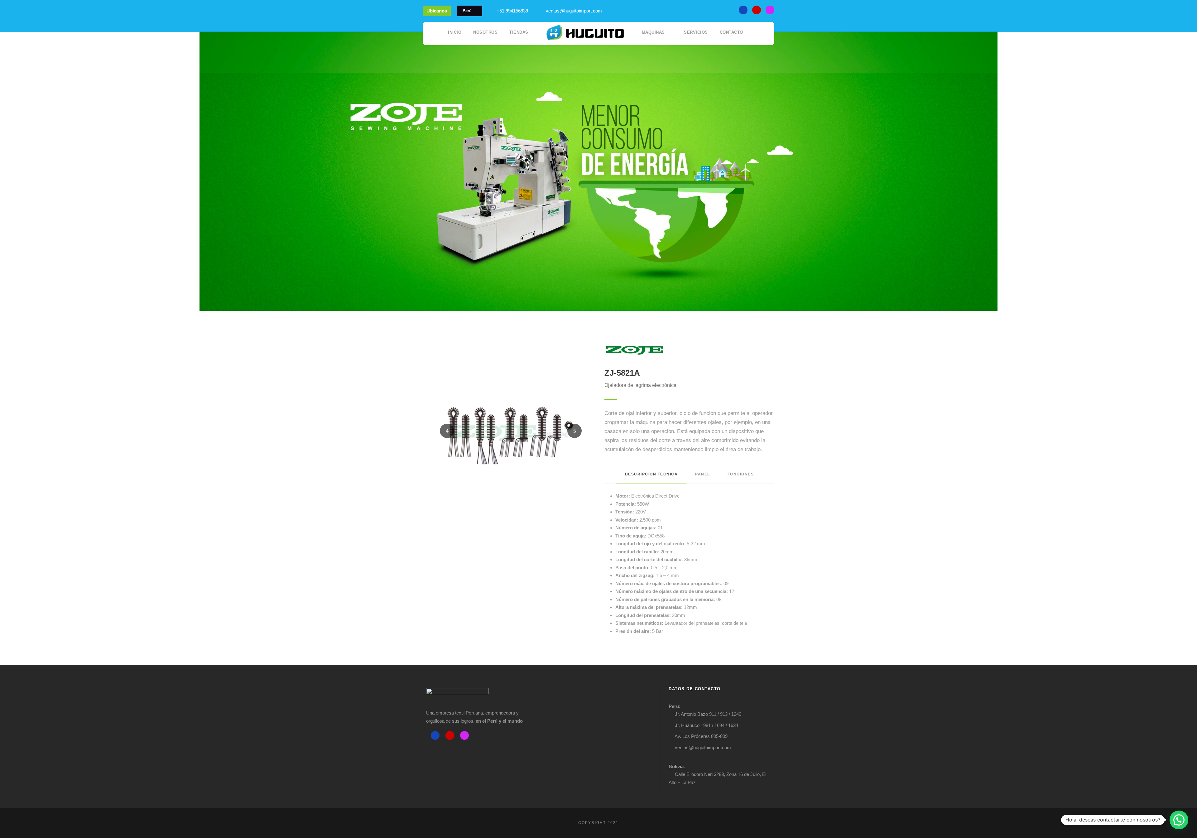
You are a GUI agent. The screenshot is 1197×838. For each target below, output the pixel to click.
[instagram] (770, 10)
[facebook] (743, 10)
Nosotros (485, 32)
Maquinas (653, 32)
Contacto (731, 32)
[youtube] (756, 10)
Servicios (696, 32)
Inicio (454, 32)
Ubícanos (436, 10)
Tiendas (518, 32)
